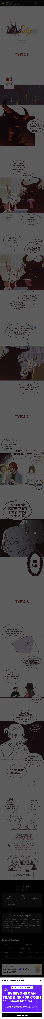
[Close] (40, 980)
